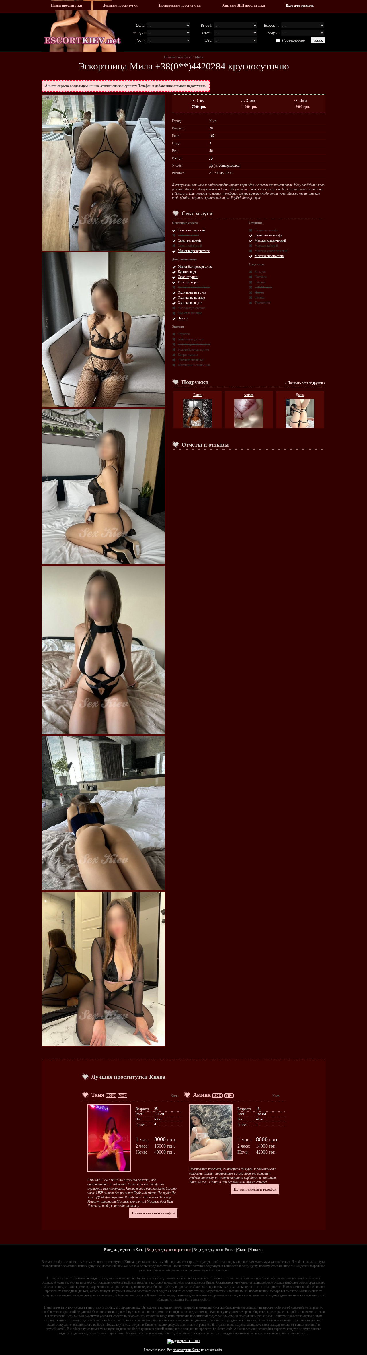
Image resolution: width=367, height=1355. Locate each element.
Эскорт (183, 318)
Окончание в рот (190, 303)
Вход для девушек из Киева (124, 1250)
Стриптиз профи (266, 230)
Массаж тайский (266, 246)
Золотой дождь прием (193, 350)
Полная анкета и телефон (153, 1213)
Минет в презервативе (194, 251)
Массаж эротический (269, 256)
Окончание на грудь (192, 292)
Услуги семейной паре (194, 287)
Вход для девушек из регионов (169, 1250)
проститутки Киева (186, 1350)
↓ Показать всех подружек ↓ (305, 383)
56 (211, 151)
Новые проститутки (66, 5)
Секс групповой (189, 240)
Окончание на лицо (191, 298)
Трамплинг (262, 303)
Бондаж (260, 272)
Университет (229, 166)
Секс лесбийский (190, 246)
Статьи (242, 1250)
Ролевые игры (188, 282)
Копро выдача (188, 355)
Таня (97, 1095)
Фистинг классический (194, 365)
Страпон (184, 334)
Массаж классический (270, 240)
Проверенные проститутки (180, 5)
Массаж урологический (271, 251)
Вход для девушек (300, 5)
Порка (259, 292)
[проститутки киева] (83, 26)
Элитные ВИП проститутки (243, 5)
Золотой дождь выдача (194, 344)
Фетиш (259, 298)
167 (211, 136)
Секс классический (191, 230)
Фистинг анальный (191, 360)
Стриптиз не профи (268, 235)
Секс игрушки (188, 277)
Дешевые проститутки (120, 5)
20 (211, 128)
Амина (202, 1095)
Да (211, 158)
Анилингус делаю (190, 339)
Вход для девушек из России (214, 1250)
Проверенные (293, 40)
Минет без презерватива (195, 267)
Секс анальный (188, 235)
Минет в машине (190, 313)
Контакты (256, 1250)
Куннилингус (187, 272)
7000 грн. (199, 107)
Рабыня (260, 282)
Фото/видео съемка (191, 308)
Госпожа (261, 277)
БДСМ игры (263, 287)
